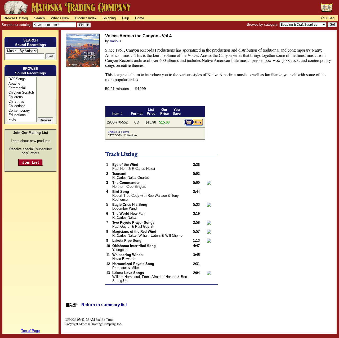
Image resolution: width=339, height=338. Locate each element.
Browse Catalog (16, 18)
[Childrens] (22, 97)
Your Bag (327, 18)
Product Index (85, 18)
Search (39, 18)
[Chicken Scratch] (22, 92)
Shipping (109, 18)
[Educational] (22, 115)
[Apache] (22, 83)
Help (125, 18)
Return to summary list (104, 305)
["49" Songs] (22, 79)
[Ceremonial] (22, 88)
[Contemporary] (22, 110)
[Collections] (22, 106)
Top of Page (30, 331)
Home (139, 18)
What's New (60, 18)
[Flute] (22, 119)
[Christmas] (22, 101)
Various (115, 41)
